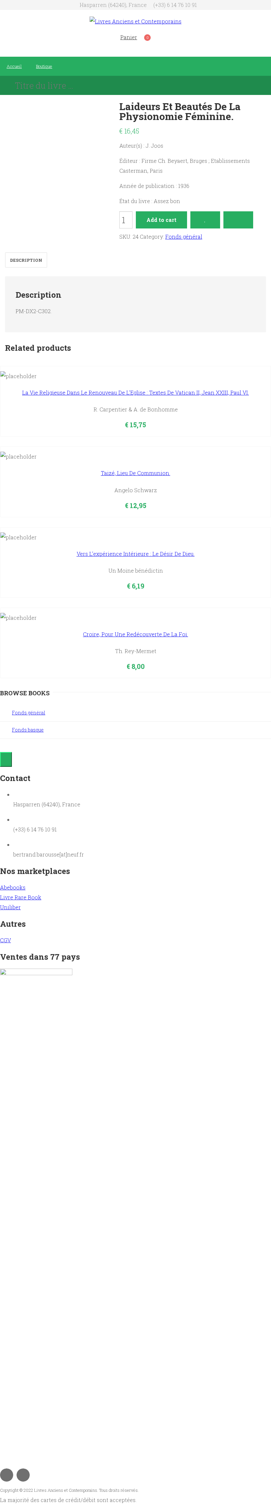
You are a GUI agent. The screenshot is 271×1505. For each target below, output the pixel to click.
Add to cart (161, 219)
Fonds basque (28, 730)
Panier (128, 37)
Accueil (14, 66)
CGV (5, 940)
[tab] (26, 260)
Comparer (238, 219)
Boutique (44, 66)
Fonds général (183, 236)
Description (26, 260)
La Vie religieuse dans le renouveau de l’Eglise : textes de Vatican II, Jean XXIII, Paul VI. (135, 392)
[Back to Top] (6, 759)
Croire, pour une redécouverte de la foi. (135, 634)
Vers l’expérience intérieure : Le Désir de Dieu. (136, 553)
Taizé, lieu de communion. (135, 472)
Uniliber (10, 907)
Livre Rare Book (20, 897)
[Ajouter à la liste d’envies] (205, 219)
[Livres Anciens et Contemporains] (135, 21)
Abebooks (12, 887)
